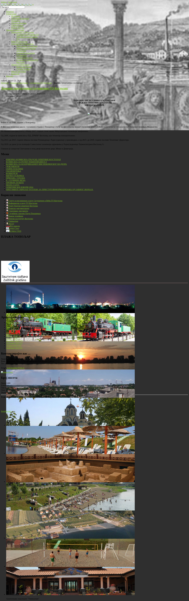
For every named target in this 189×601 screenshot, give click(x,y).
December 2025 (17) (14, 341)
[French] (17, 4)
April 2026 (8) (12, 332)
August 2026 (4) (13, 323)
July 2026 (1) (11, 325)
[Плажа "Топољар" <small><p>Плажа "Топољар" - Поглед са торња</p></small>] (70, 510)
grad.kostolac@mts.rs (15, 368)
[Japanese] (28, 4)
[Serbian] (2, 4)
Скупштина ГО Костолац (41, 83)
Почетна (4, 83)
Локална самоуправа (19, 83)
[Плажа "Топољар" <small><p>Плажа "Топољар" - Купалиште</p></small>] (70, 453)
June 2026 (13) (12, 327)
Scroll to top (6, 411)
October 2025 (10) (13, 346)
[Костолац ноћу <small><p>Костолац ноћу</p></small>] (70, 312)
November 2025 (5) (14, 343)
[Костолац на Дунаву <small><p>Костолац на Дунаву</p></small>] (70, 369)
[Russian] (32, 4)
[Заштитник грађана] (15, 282)
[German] (21, 4)
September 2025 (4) (14, 348)
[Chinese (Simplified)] (8, 4)
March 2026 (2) (12, 334)
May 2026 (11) (12, 329)
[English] (14, 4)
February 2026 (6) (13, 336)
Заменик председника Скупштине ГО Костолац (34, 88)
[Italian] (24, 4)
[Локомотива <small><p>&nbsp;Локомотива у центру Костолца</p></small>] (70, 340)
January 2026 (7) (13, 339)
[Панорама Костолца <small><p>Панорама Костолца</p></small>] (70, 397)
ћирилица (12, 2)
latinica (4, 2)
